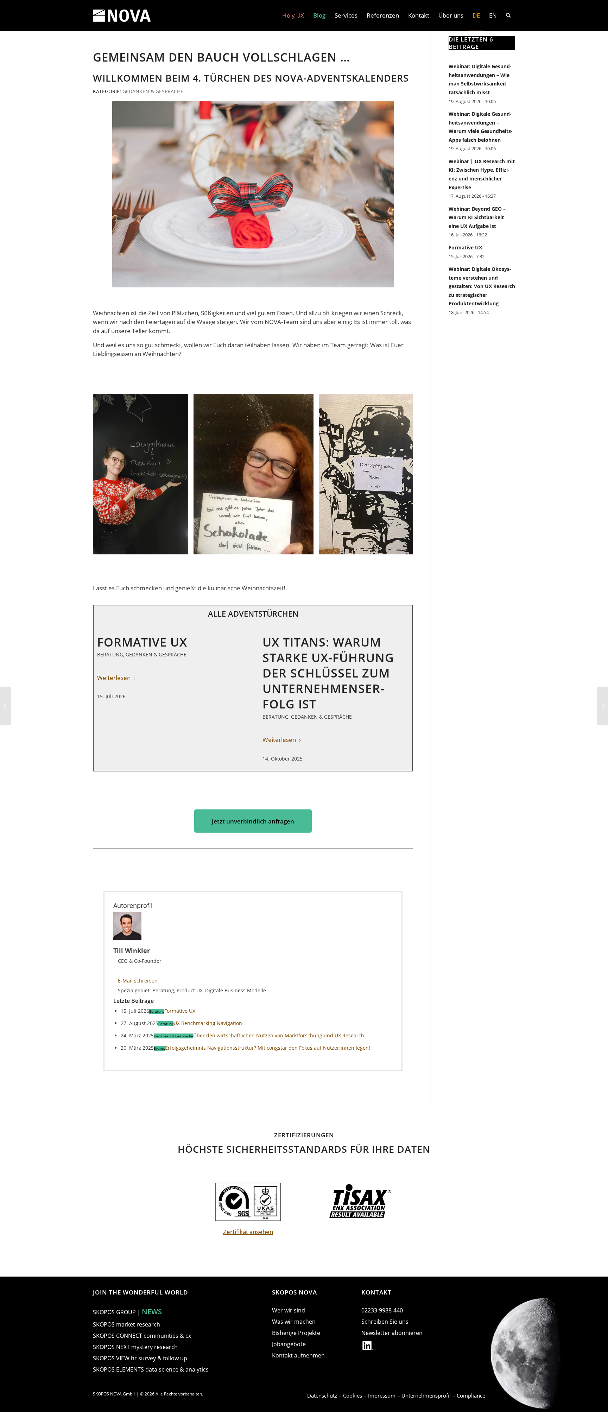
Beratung (110, 654)
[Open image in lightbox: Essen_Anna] (180, 546)
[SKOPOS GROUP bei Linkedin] (367, 1346)
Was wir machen (294, 1321)
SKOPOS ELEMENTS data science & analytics (151, 1369)
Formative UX (142, 642)
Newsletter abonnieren (392, 1333)
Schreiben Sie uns (384, 1321)
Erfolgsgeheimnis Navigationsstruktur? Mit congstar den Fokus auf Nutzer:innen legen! (267, 1047)
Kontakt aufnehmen (298, 1355)
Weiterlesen (279, 740)
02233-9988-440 (382, 1310)
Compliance (471, 1395)
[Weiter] (397, 474)
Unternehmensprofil (426, 1395)
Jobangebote (289, 1344)
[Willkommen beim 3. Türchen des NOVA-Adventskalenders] (5, 706)
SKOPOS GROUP (114, 1312)
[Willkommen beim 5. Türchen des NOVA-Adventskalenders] (602, 706)
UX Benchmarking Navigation (207, 1023)
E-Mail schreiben (138, 980)
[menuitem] (293, 15)
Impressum (382, 1395)
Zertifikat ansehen (248, 1232)
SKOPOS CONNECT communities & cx (142, 1336)
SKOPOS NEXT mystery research (135, 1347)
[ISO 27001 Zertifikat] (248, 1201)
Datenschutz (322, 1395)
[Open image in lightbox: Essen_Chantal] (306, 546)
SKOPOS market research (126, 1324)
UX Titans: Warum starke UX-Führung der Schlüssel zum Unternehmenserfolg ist (328, 673)
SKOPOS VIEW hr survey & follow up (140, 1358)
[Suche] (508, 15)
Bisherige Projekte (296, 1333)
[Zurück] (108, 474)
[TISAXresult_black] (360, 1201)
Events (159, 1048)
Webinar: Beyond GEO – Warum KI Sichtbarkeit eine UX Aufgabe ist (477, 217)
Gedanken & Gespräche (152, 91)
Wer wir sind (288, 1310)
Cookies (353, 1395)
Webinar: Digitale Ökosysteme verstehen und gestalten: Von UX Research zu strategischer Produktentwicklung (482, 286)
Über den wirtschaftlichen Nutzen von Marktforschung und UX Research (278, 1035)
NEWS (152, 1311)
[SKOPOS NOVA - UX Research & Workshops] (122, 15)
